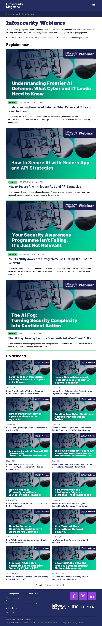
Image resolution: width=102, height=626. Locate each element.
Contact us (10, 604)
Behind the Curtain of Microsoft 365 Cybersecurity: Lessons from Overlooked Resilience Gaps (24, 466)
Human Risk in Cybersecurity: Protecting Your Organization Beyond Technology (72, 392)
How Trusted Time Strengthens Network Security (70, 541)
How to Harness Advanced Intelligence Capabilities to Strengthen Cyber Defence (71, 504)
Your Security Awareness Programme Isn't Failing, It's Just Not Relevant (50, 261)
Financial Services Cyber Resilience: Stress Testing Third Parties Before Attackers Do (71, 428)
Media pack (10, 612)
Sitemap (81, 623)
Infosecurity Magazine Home (16, 14)
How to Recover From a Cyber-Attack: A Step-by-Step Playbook (27, 504)
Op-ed (30, 601)
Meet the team (11, 601)
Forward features (34, 598)
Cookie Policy (72, 623)
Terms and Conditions (14, 623)
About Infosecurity (12, 598)
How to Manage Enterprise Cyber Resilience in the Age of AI (26, 428)
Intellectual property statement (44, 623)
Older (62, 584)
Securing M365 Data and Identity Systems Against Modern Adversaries (71, 577)
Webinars (30, 14)
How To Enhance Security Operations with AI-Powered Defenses (26, 541)
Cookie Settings (61, 623)
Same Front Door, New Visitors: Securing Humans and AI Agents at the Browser (24, 392)
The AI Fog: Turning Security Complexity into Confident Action (50, 338)
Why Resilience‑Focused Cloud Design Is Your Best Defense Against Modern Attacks (72, 465)
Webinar (12, 103)
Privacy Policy (27, 623)
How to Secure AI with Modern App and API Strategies (44, 186)
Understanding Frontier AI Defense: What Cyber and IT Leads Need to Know (49, 109)
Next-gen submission (35, 604)
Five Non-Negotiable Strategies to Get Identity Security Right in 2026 (27, 577)
